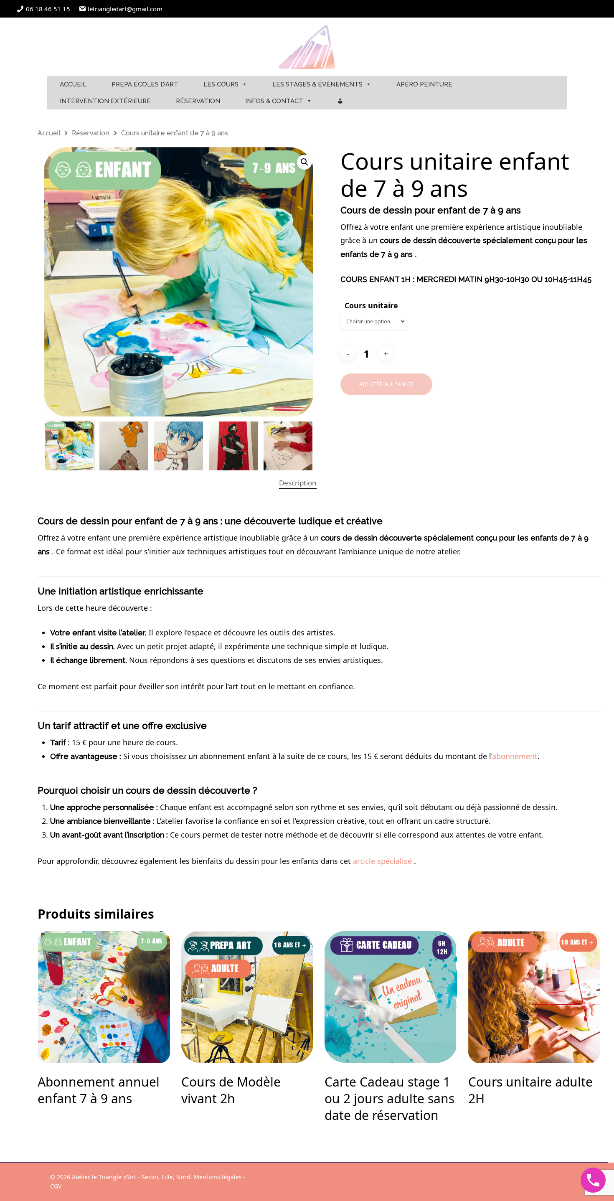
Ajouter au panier (386, 384)
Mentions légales (218, 1177)
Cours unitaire (371, 305)
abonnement (515, 756)
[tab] (298, 483)
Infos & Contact (274, 101)
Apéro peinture (424, 84)
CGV (55, 1186)
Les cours (220, 84)
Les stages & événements (317, 84)
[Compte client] (340, 101)
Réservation (198, 101)
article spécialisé (382, 861)
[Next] (298, 448)
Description (298, 483)
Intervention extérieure (105, 101)
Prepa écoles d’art (145, 84)
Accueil (73, 84)
